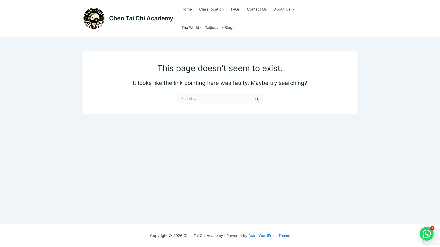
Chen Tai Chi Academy (141, 18)
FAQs (235, 9)
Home (187, 9)
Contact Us (257, 9)
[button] (292, 9)
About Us (282, 9)
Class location (211, 9)
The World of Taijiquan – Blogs (208, 27)
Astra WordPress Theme (269, 235)
